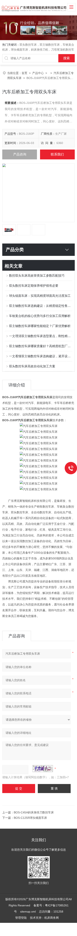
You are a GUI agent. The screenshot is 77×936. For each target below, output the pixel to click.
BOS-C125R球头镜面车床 (30, 817)
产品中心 (38, 73)
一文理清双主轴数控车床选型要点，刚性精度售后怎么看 (40, 336)
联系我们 (57, 154)
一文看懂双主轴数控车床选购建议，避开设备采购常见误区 (40, 356)
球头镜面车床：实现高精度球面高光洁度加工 (40, 295)
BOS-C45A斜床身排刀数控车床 (34, 812)
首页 (24, 73)
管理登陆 (21, 917)
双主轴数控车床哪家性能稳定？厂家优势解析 (40, 326)
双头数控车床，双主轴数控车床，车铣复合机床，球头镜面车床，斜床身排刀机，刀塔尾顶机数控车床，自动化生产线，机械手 (38, 49)
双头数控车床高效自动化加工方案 (32, 366)
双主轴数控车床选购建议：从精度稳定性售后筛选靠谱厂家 (40, 305)
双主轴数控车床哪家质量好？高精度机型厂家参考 (40, 346)
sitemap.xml (28, 911)
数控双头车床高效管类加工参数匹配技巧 (36, 275)
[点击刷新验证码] (42, 768)
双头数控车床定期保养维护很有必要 (33, 285)
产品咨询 (19, 154)
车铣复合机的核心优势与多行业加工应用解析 (40, 316)
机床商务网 (51, 917)
